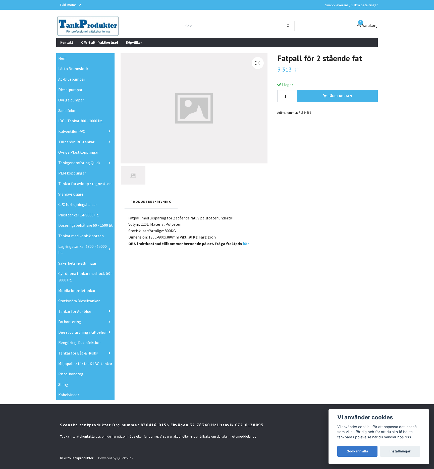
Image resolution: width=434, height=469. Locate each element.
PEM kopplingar (72, 172)
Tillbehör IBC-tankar (76, 141)
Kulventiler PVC (71, 131)
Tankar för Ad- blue (74, 311)
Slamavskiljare (70, 194)
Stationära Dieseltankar (79, 300)
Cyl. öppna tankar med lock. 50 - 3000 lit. (85, 276)
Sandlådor (67, 110)
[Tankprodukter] (88, 26)
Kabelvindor (68, 394)
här (246, 243)
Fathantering (69, 321)
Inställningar (400, 451)
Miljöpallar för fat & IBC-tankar (85, 363)
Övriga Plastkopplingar (78, 152)
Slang (63, 384)
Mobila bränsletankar (76, 290)
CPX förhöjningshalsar (77, 204)
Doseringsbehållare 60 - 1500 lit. (86, 225)
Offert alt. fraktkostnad (99, 42)
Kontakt (66, 42)
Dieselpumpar (70, 89)
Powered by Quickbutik (115, 458)
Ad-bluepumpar (71, 79)
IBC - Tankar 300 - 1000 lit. (80, 120)
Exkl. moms (68, 5)
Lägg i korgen (340, 96)
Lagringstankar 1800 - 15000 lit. (82, 249)
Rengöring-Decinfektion (79, 342)
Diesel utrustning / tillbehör (82, 332)
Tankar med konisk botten (81, 235)
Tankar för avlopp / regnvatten (85, 183)
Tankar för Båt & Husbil (78, 353)
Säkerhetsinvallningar (77, 263)
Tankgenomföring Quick (79, 162)
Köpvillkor (134, 42)
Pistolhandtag (70, 373)
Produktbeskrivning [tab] (151, 202)
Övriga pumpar (71, 99)
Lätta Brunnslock (73, 68)
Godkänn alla (357, 451)
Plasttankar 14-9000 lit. (78, 214)
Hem (62, 58)
